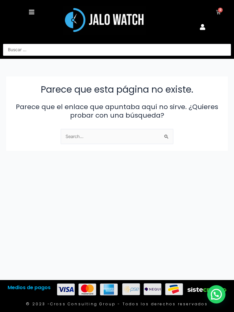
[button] (31, 12)
